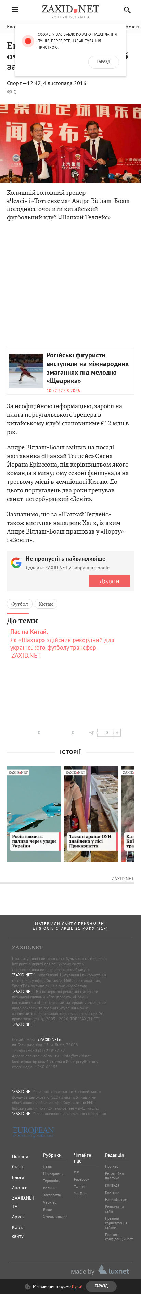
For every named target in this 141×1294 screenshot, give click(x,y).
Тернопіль (51, 1180)
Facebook (81, 1179)
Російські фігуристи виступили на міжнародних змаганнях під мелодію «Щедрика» (88, 368)
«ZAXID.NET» (49, 1039)
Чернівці (50, 1202)
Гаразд (103, 62)
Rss (77, 1172)
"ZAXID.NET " (23, 974)
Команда (112, 1185)
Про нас (111, 1166)
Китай (46, 604)
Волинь (49, 1188)
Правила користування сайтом (116, 1223)
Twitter (80, 1186)
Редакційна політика (114, 1175)
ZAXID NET (70, 9)
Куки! (77, 1286)
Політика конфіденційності (119, 1236)
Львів (47, 1166)
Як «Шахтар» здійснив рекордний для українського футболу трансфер (62, 639)
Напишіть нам (116, 1199)
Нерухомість (126, 27)
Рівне (47, 1209)
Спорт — (17, 83)
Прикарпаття (53, 1173)
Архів (18, 1217)
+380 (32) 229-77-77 (46, 1050)
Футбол (19, 604)
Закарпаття (52, 1195)
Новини (20, 1156)
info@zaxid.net (77, 1055)
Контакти (112, 1192)
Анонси (20, 1187)
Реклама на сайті (114, 1209)
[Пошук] (125, 9)
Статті (18, 1167)
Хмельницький (55, 1216)
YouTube (81, 1193)
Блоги (18, 1177)
